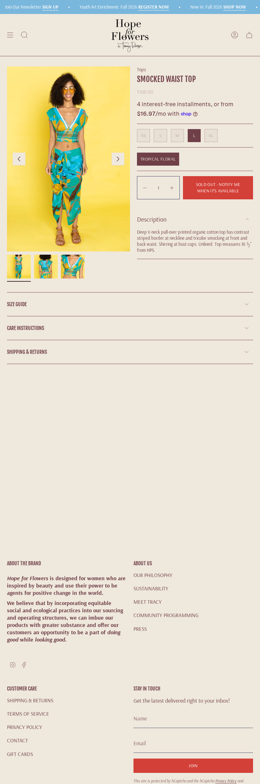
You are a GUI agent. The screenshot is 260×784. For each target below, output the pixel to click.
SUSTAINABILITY (150, 588)
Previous (19, 159)
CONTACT (17, 740)
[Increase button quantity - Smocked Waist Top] (171, 187)
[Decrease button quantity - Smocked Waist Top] (145, 187)
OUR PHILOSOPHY (152, 575)
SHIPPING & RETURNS (30, 700)
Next (118, 159)
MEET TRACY (147, 601)
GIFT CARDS (20, 754)
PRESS (140, 628)
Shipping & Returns (27, 352)
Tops (141, 69)
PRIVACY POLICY (24, 727)
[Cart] (249, 35)
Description (151, 219)
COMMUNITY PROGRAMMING (165, 615)
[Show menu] (10, 35)
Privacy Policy (226, 781)
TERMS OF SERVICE (28, 713)
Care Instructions (25, 328)
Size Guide (17, 304)
